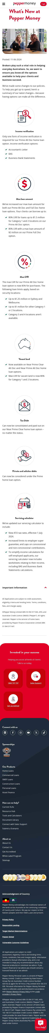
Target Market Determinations (14, 931)
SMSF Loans (7, 779)
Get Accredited (9, 851)
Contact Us (7, 847)
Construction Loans (11, 784)
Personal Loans (9, 788)
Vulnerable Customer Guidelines (15, 942)
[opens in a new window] (4, 732)
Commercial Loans (10, 775)
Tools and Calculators (12, 815)
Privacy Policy (8, 919)
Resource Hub (8, 811)
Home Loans (8, 771)
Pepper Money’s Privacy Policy (18, 991)
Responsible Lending (10, 925)
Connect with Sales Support (14, 824)
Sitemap (6, 860)
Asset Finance (8, 792)
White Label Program (11, 856)
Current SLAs (8, 807)
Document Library (10, 820)
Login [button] (43, 4)
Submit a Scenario (10, 828)
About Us (6, 843)
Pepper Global (8, 937)
